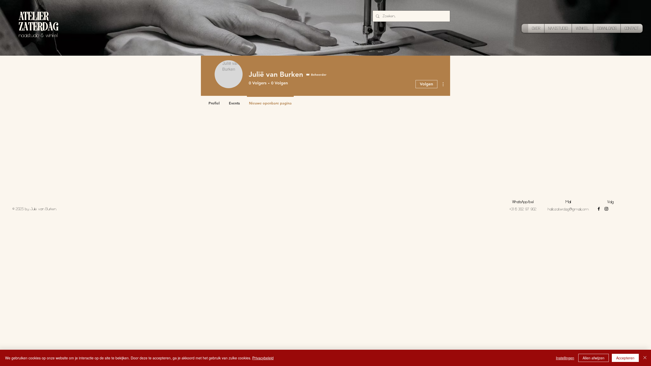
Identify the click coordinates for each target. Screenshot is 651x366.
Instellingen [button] (565, 357)
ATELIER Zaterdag (38, 22)
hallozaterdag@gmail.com (568, 209)
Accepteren (625, 357)
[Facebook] (598, 208)
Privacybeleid (263, 357)
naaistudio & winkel (38, 35)
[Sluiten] (645, 358)
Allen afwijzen (593, 357)
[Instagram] (606, 208)
